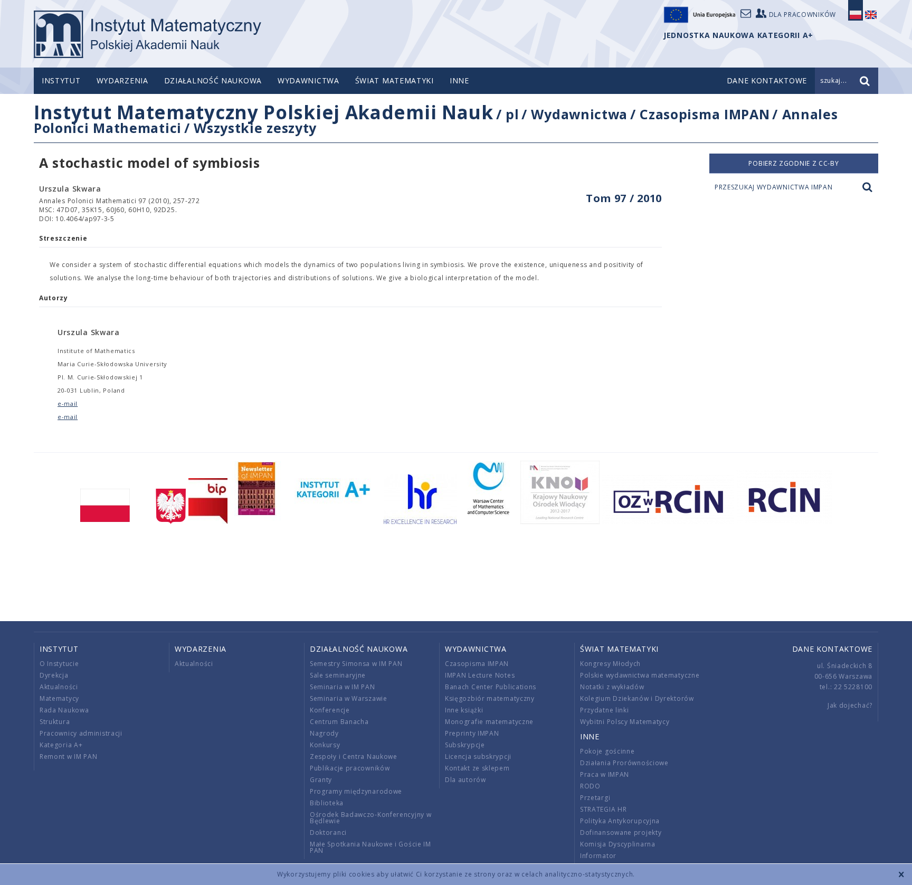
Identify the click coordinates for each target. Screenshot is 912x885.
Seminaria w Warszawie (348, 698)
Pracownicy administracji (81, 733)
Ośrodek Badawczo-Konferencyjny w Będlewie (370, 817)
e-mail (68, 403)
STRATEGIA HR (603, 809)
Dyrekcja (54, 675)
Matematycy (59, 698)
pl (512, 114)
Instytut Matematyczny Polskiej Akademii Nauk (263, 112)
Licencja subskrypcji (478, 756)
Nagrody (324, 733)
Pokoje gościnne (607, 751)
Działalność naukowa (213, 80)
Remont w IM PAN (69, 756)
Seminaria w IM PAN (342, 686)
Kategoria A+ (61, 744)
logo (147, 34)
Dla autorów (465, 779)
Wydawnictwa (308, 80)
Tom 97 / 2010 (624, 198)
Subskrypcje (465, 744)
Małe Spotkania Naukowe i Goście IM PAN (370, 847)
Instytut (61, 80)
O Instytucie (59, 663)
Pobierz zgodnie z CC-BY (793, 163)
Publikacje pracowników (350, 768)
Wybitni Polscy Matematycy (625, 721)
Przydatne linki (604, 710)
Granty (321, 779)
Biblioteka (327, 802)
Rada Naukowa (64, 710)
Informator (598, 855)
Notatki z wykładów (612, 686)
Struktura (55, 721)
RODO (590, 786)
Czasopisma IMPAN (705, 114)
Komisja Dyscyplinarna (618, 844)
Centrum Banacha (339, 721)
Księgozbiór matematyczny (490, 698)
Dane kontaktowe (832, 649)
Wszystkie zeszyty (255, 128)
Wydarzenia (122, 80)
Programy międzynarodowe (356, 791)
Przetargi (595, 797)
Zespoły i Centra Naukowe (353, 756)
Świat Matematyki (394, 80)
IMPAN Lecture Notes (480, 675)
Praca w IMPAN (604, 774)
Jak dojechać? (850, 705)
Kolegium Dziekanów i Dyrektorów (637, 698)
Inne (459, 80)
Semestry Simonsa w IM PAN (356, 663)
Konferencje (330, 710)
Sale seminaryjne (338, 675)
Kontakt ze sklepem (477, 768)
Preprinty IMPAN (472, 733)
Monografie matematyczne (489, 721)
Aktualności (59, 686)
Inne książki (464, 710)
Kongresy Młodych (610, 663)
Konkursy (325, 744)
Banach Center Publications (490, 686)
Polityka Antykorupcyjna (620, 820)
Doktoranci (328, 832)
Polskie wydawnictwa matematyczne (639, 675)
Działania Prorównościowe (624, 762)
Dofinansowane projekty (620, 832)
